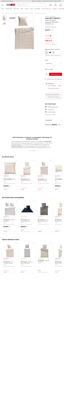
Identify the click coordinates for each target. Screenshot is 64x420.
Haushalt (26, 8)
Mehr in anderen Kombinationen (53, 55)
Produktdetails (48, 120)
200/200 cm (49, 63)
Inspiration (55, 8)
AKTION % (48, 35)
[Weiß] (53, 52)
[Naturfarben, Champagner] (46, 52)
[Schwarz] (50, 52)
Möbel (3, 8)
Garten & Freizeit (8, 8)
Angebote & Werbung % (46, 8)
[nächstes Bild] (62, 174)
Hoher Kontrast (57, 1)
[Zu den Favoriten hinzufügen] (46, 74)
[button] (4, 18)
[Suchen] (19, 4)
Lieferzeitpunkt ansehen (53, 88)
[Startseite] (2, 13)
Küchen (21, 8)
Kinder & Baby (37, 8)
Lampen (31, 8)
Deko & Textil (16, 8)
